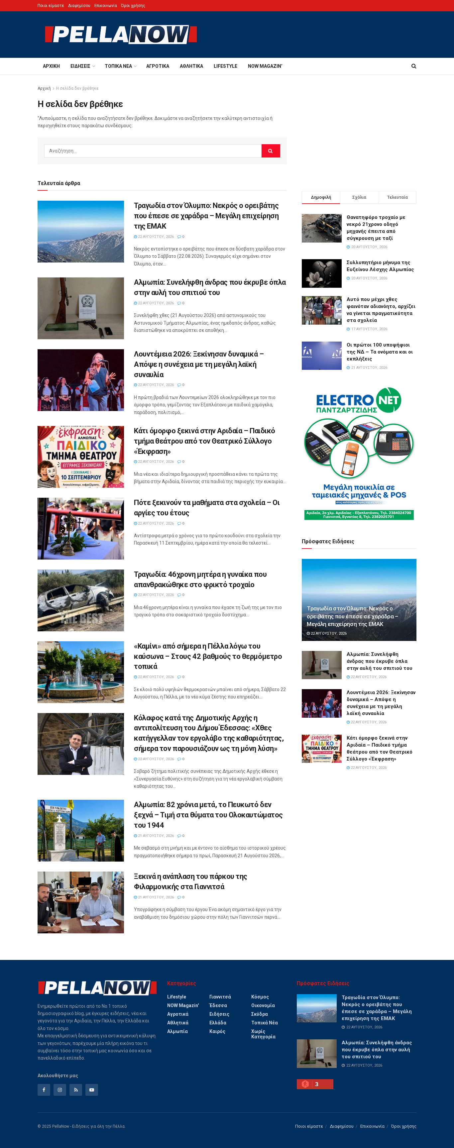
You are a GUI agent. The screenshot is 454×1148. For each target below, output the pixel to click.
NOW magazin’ (265, 66)
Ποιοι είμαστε (51, 5)
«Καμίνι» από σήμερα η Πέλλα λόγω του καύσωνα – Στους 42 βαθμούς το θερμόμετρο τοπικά (208, 656)
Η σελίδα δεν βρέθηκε (77, 88)
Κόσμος (260, 996)
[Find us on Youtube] (91, 1090)
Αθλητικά (191, 66)
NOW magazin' (183, 1005)
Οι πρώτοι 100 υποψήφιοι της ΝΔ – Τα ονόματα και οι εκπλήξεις (380, 352)
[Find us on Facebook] (44, 1090)
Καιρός (217, 1031)
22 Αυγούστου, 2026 (155, 237)
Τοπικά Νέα (118, 66)
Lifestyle (225, 66)
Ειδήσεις (80, 66)
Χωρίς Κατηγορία (263, 1034)
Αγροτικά (157, 66)
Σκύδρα (259, 1014)
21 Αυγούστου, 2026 (155, 836)
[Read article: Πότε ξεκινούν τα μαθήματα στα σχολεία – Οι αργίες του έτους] (81, 529)
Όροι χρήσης (133, 5)
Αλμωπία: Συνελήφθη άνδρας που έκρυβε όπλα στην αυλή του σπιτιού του (379, 661)
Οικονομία (263, 1005)
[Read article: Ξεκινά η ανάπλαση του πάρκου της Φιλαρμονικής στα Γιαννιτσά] (81, 902)
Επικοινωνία (105, 5)
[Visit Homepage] (121, 34)
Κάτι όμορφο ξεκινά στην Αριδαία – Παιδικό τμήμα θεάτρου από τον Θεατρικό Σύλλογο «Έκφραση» (204, 441)
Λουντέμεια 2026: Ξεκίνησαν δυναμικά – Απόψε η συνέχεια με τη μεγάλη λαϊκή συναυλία (199, 364)
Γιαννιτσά (220, 996)
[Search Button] (413, 66)
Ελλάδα (217, 1022)
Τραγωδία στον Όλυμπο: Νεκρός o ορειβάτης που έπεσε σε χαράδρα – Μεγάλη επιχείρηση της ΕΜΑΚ (206, 215)
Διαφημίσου (79, 5)
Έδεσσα (218, 1005)
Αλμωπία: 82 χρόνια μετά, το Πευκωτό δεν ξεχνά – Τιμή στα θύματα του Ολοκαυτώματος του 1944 (208, 814)
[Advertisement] (359, 131)
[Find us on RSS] (75, 1090)
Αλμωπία (177, 1031)
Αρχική (51, 66)
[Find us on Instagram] (60, 1090)
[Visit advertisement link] (359, 453)
